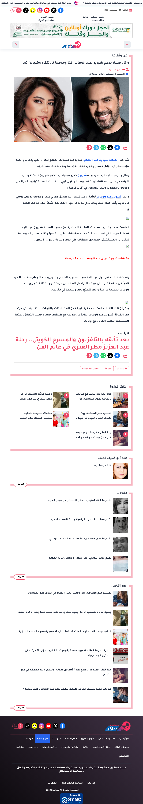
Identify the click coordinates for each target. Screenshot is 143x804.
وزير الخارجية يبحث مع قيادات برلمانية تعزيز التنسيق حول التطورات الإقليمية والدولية (49, 3)
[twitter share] (110, 147)
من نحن (91, 783)
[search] (16, 44)
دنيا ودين (33, 747)
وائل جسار (122, 369)
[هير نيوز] (118, 726)
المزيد (21, 484)
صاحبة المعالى (106, 739)
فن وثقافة (42, 739)
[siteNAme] (71, 44)
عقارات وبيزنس (101, 747)
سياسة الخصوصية (72, 783)
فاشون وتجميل (69, 747)
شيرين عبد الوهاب (109, 197)
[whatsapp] (89, 147)
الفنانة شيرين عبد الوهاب (101, 160)
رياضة (85, 747)
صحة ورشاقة (121, 747)
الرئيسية (124, 739)
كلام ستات (71, 739)
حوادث (29, 739)
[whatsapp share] (103, 147)
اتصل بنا (52, 783)
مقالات (20, 747)
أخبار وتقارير (87, 739)
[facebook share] (117, 147)
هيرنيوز (108, 369)
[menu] (127, 44)
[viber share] (96, 147)
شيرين (82, 175)
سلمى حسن (117, 69)
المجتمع (124, 756)
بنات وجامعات (49, 747)
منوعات (56, 739)
